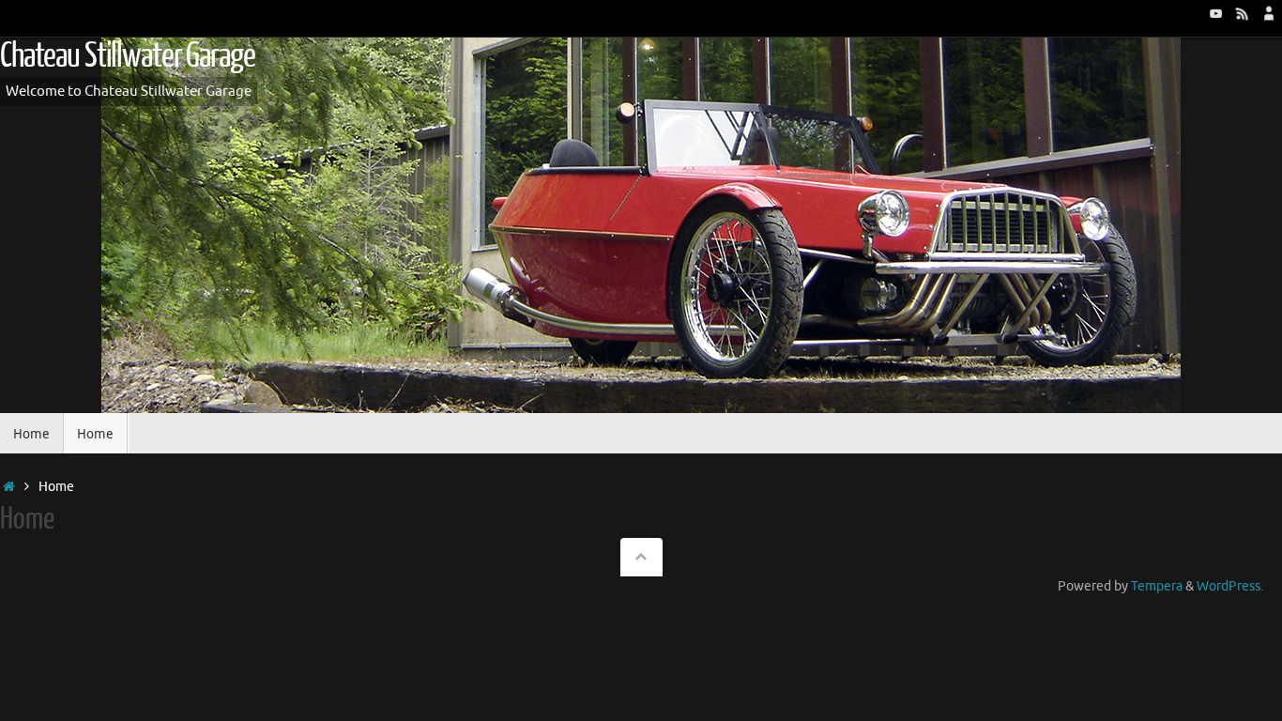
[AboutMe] (1269, 13)
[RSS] (1242, 13)
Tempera (1157, 586)
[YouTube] (1216, 13)
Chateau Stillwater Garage (127, 56)
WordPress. (1230, 586)
